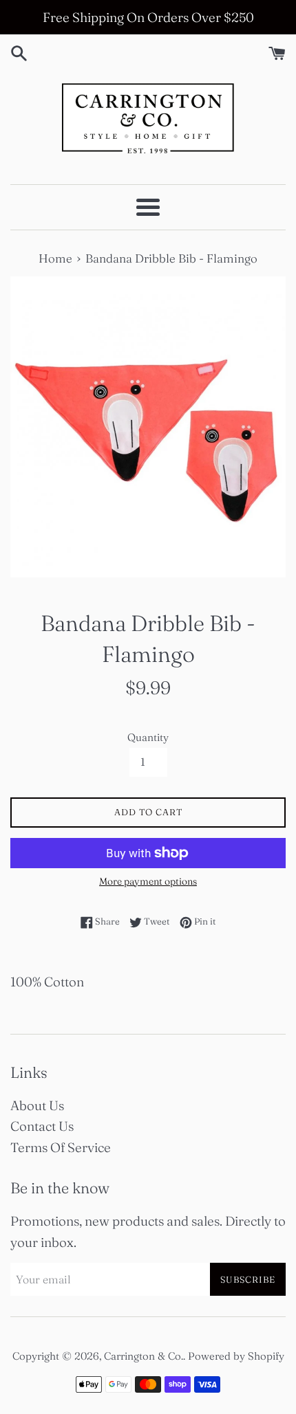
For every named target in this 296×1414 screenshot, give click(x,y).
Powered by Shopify (236, 1355)
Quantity (148, 737)
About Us (37, 1105)
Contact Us (42, 1126)
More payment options (148, 881)
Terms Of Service (60, 1147)
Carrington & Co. (143, 1355)
